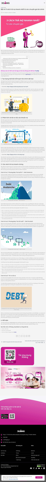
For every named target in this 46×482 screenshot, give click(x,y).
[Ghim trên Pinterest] (27, 336)
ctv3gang (14, 12)
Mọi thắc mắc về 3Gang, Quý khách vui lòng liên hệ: (12, 67)
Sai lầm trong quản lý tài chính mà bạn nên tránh (12, 341)
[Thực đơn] (44, 2)
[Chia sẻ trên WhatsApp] (17, 336)
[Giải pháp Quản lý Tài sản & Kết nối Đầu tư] (6, 2)
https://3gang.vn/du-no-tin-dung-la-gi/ (15, 154)
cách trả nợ (27, 74)
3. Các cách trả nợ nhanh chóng (7, 62)
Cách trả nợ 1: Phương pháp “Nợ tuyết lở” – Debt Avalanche (13, 63)
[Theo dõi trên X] (42, 468)
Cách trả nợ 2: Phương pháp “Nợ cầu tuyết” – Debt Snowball (13, 64)
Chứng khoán (3, 7)
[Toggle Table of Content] (26, 57)
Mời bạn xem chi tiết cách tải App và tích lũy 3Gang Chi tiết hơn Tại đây (15, 58)
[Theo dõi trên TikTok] (37, 468)
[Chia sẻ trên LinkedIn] (29, 336)
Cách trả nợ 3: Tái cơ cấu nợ (8, 65)
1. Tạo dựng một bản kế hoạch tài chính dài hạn (10, 59)
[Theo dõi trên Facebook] (31, 468)
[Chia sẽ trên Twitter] (22, 336)
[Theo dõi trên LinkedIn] (44, 468)
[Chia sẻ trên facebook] (19, 336)
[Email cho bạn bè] (24, 336)
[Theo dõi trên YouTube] (39, 468)
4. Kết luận (4, 66)
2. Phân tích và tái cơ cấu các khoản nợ (9, 60)
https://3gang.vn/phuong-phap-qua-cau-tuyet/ (17, 86)
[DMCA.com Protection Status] (41, 466)
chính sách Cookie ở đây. (13, 479)
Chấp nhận (39, 477)
